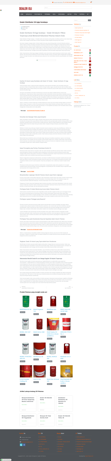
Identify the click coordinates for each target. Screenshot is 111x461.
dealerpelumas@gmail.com (80, 2)
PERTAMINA (47, 14)
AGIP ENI (69, 14)
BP (87, 14)
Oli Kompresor (61, 444)
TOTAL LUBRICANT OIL (80, 95)
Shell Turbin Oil (78, 42)
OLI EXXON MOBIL (79, 88)
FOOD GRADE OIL (38, 14)
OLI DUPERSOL (78, 83)
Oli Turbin (60, 449)
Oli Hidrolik (60, 439)
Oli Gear (59, 437)
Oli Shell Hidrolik (78, 37)
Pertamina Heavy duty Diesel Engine (82, 32)
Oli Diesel (60, 451)
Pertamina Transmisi (79, 35)
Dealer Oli (25, 8)
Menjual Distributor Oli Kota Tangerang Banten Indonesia (28, 399)
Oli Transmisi (60, 446)
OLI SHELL (77, 97)
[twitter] (21, 444)
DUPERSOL (82, 14)
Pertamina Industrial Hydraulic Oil (82, 30)
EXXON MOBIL (61, 14)
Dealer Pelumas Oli (89, 456)
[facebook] (24, 444)
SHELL (54, 14)
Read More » (24, 404)
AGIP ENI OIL (78, 90)
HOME (21, 14)
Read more (23, 312)
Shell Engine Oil (78, 39)
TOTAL (75, 14)
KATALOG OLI (29, 14)
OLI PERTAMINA (78, 85)
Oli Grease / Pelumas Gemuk (64, 441)
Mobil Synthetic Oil (79, 27)
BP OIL (76, 93)
